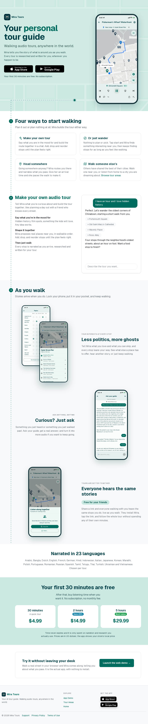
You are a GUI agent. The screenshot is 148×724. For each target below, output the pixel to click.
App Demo (68, 698)
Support (25, 715)
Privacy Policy (38, 715)
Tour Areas (68, 702)
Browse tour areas (111, 175)
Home (66, 706)
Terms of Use (53, 715)
